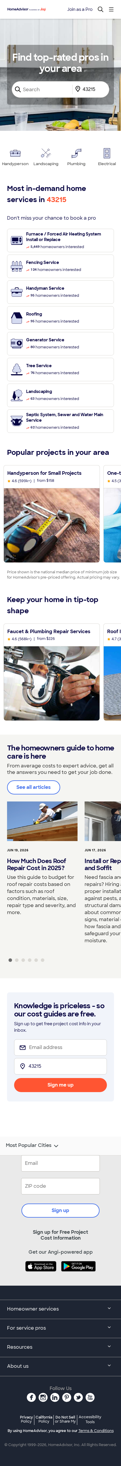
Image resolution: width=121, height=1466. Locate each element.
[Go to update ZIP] (79, 89)
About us (17, 1366)
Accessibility (90, 1419)
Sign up (60, 1210)
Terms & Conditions (96, 1430)
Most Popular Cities (28, 1145)
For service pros (26, 1328)
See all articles (33, 787)
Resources (19, 1347)
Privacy (26, 1419)
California (44, 1419)
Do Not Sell (65, 1419)
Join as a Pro (80, 9)
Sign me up (61, 1085)
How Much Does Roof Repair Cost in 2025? (36, 864)
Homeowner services (33, 1309)
